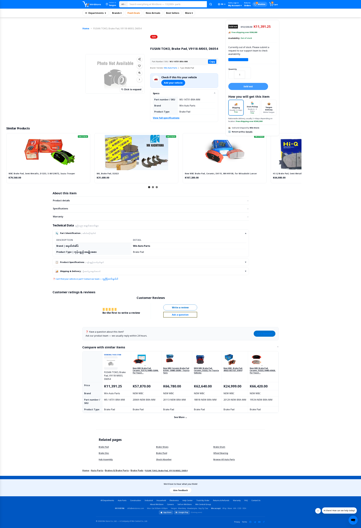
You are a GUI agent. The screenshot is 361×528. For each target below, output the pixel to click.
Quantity (232, 69)
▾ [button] (223, 4)
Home (85, 28)
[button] (111, 4)
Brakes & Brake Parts (117, 470)
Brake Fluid (161, 453)
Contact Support (238, 59)
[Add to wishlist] (139, 66)
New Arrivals (153, 13)
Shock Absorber (164, 459)
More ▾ (189, 13)
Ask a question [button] (180, 314)
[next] (298, 158)
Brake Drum (219, 446)
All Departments (107, 500)
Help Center (187, 500)
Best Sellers (172, 13)
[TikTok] (264, 522)
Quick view (48, 167)
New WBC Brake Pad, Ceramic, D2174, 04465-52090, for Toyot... (146, 370)
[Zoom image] (139, 72)
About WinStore (156, 504)
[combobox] (167, 4)
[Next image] (139, 79)
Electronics (174, 500)
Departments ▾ (97, 13)
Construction (135, 500)
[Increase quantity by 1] (248, 73)
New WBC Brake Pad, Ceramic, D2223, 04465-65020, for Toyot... (263, 370)
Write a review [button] (180, 307)
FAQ (246, 500)
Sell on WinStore (185, 504)
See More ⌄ (180, 417)
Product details (151, 200)
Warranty (151, 216)
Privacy (237, 522)
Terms (244, 522)
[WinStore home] (91, 4)
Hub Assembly (106, 459)
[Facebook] (250, 522)
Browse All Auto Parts (224, 459)
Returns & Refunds (221, 500)
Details (249, 132)
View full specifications (166, 117)
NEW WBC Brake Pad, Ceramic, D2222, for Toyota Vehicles (206, 370)
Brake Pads (137, 470)
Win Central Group (203, 504)
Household (161, 500)
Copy (212, 61)
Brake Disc (104, 453)
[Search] (210, 4)
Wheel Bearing (220, 453)
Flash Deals (133, 13)
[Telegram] (255, 522)
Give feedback (180, 490)
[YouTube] (259, 522)
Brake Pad (104, 446)
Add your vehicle (173, 82)
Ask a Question (264, 333)
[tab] (236, 108)
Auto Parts (97, 470)
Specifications (151, 208)
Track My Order (202, 500)
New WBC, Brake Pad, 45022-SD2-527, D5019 (233, 369)
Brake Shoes (162, 446)
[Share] (139, 59)
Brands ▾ (117, 13)
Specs (156, 93)
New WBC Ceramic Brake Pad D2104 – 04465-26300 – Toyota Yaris (176, 370)
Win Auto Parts (170, 68)
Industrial (149, 500)
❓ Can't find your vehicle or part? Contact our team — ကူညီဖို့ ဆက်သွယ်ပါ (85, 279)
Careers (170, 504)
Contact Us (255, 500)
